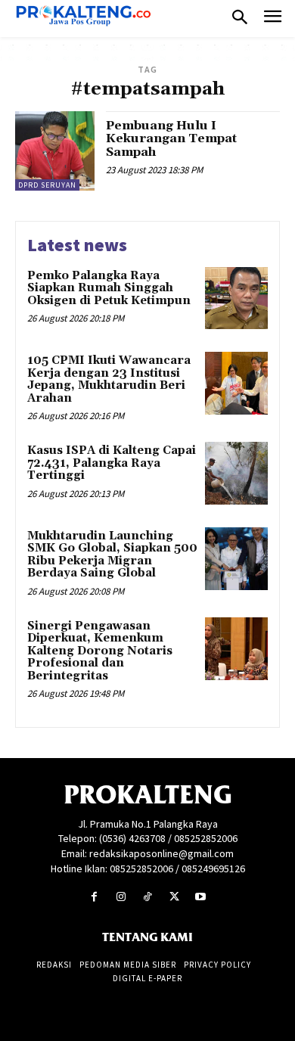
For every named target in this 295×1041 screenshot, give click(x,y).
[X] (174, 896)
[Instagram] (120, 896)
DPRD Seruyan (47, 185)
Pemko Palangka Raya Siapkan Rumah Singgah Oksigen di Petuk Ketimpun (109, 288)
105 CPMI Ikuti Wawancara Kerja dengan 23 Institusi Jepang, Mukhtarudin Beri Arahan (109, 379)
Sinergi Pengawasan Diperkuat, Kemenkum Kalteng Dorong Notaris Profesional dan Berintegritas (99, 651)
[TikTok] (147, 896)
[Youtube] (200, 896)
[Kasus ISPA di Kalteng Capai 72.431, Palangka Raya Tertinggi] (236, 473)
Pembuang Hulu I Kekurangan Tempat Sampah (171, 139)
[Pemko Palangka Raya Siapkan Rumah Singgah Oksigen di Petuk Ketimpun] (236, 298)
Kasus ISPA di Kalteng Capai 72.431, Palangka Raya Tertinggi (111, 463)
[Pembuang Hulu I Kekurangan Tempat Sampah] (55, 151)
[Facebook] (94, 896)
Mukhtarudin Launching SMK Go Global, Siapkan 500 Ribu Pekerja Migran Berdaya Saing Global (112, 555)
